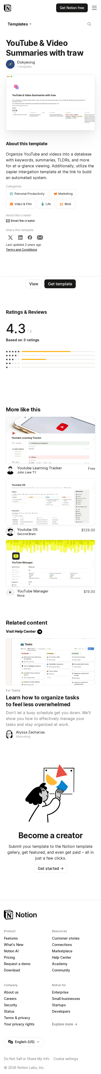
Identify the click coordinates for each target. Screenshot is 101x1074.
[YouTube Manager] (50, 563)
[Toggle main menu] (94, 7)
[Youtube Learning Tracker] (50, 440)
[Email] (40, 237)
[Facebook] (30, 237)
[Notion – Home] (8, 8)
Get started (50, 868)
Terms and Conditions (21, 249)
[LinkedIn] (20, 237)
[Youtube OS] (50, 501)
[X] (10, 237)
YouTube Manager (33, 591)
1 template (24, 66)
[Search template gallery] (89, 24)
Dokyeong (26, 62)
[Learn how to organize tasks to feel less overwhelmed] (50, 661)
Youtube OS (27, 529)
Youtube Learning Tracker (39, 468)
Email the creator (23, 221)
